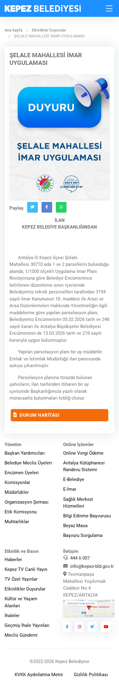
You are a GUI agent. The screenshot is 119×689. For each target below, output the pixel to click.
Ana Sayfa (13, 30)
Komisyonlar (17, 482)
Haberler (13, 559)
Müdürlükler (17, 492)
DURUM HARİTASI (39, 415)
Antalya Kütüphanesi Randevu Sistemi (84, 466)
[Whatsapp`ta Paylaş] (61, 207)
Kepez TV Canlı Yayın (26, 569)
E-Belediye (73, 479)
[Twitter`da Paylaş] (32, 207)
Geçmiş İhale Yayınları (27, 625)
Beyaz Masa (75, 525)
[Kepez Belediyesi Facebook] (67, 627)
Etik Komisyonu (21, 512)
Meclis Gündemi (21, 635)
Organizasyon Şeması (27, 502)
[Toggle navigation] (109, 8)
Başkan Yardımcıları (25, 453)
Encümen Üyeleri (22, 472)
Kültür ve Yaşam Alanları (21, 602)
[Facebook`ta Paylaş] (46, 207)
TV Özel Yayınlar (21, 579)
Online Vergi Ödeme (83, 453)
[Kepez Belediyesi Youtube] (106, 627)
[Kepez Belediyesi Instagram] (79, 627)
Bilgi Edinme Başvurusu (87, 516)
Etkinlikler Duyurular (49, 30)
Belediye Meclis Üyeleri (28, 463)
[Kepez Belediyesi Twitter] (92, 627)
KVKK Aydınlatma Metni (39, 674)
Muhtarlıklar (17, 521)
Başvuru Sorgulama (83, 535)
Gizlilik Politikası (91, 674)
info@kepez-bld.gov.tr (92, 566)
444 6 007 (80, 558)
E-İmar (69, 489)
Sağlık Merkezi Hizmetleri (78, 503)
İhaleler (12, 615)
